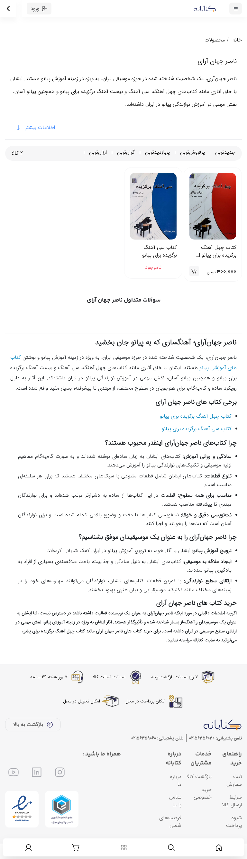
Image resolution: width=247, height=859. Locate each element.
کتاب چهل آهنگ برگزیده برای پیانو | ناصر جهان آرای (217, 251)
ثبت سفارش (234, 780)
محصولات (215, 40)
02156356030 (202, 738)
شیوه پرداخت (234, 821)
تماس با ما (175, 801)
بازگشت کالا (199, 777)
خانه (237, 40)
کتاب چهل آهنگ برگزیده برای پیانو (195, 416)
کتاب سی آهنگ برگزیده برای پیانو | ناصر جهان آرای (158, 251)
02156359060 (143, 738)
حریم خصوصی (203, 793)
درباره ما (175, 780)
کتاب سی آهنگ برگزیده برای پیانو (197, 429)
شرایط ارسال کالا (232, 801)
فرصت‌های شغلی (170, 821)
